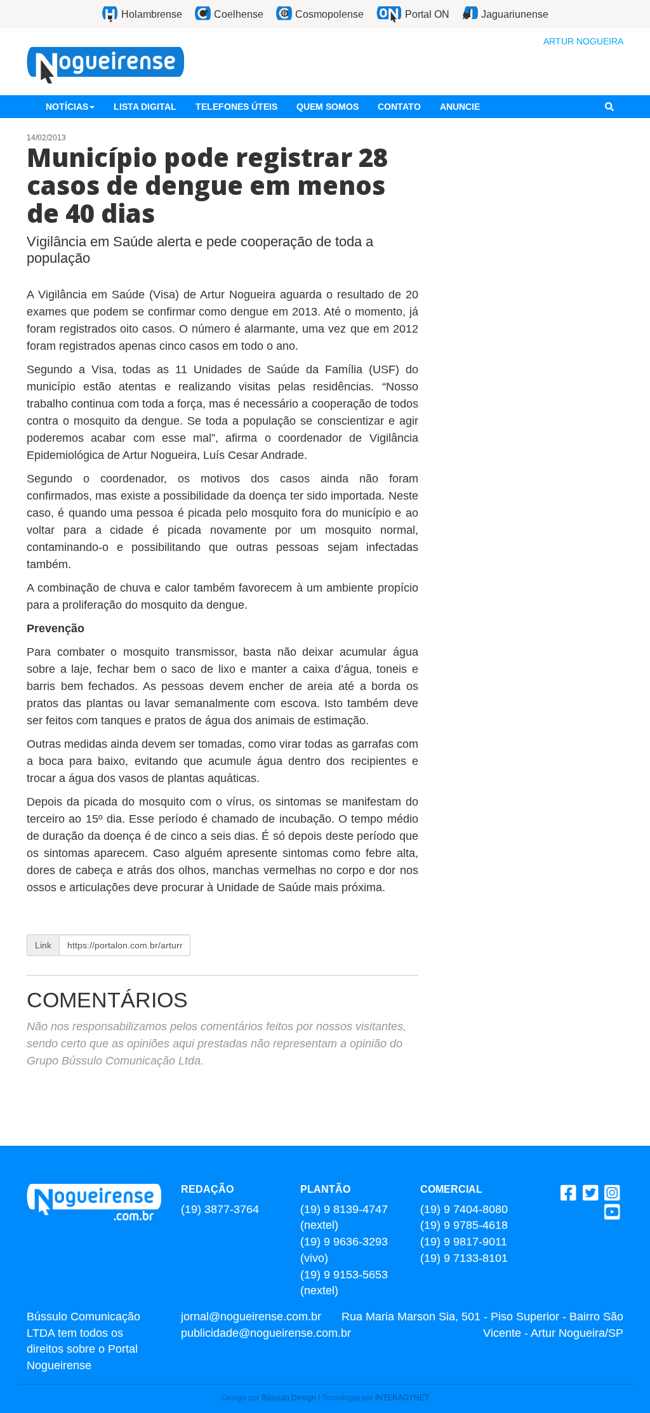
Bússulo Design (289, 1397)
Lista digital (145, 107)
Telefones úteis (236, 107)
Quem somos (327, 107)
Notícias (67, 107)
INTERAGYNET (402, 1397)
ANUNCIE (460, 107)
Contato (399, 107)
